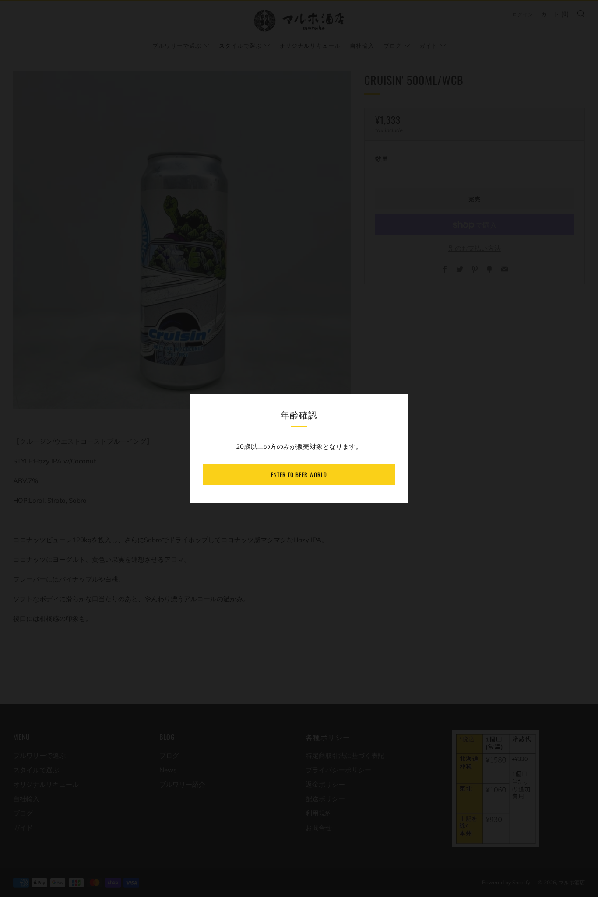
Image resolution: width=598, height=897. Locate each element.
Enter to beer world (299, 474)
